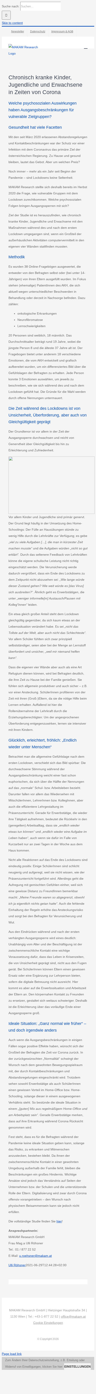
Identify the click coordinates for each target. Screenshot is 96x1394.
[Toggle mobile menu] (86, 46)
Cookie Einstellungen (48, 1323)
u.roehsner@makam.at (35, 1255)
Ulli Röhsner (17, 1265)
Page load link (12, 1354)
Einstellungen (77, 1366)
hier (59, 1221)
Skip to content (12, 23)
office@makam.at (73, 1316)
